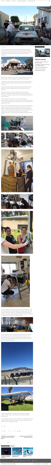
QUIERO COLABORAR (22, 1)
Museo (8, 442)
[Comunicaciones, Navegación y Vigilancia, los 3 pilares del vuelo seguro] (6, 451)
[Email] (17, 431)
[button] (49, 1)
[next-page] (32, 446)
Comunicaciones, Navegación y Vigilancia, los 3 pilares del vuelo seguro (6, 456)
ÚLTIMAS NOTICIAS (31, 1)
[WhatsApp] (8, 431)
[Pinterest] (15, 431)
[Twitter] (13, 431)
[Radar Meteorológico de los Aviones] (28, 451)
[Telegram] (20, 431)
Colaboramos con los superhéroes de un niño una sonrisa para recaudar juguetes (8, 437)
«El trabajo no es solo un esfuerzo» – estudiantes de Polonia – (26, 437)
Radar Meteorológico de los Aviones (40, 70)
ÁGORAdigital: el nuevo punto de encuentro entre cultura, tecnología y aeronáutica (42, 65)
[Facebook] (11, 431)
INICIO (3, 1)
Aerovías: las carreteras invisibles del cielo (41, 67)
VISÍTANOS (8, 1)
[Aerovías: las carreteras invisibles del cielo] (17, 451)
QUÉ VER (14, 1)
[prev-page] (31, 446)
